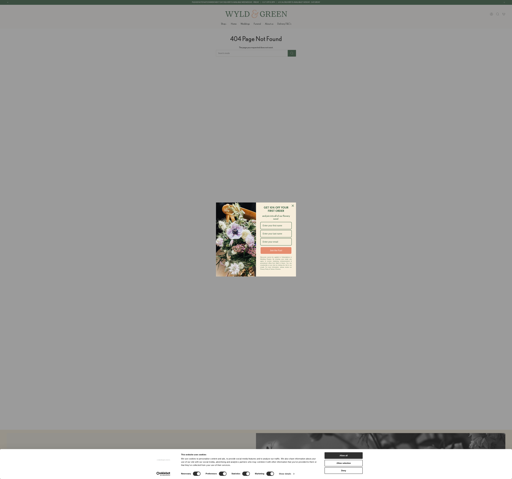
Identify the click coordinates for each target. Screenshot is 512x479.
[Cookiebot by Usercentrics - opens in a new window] (163, 474)
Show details (285, 474)
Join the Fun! (276, 250)
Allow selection (344, 463)
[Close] (293, 205)
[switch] (223, 474)
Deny (343, 470)
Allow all (344, 455)
